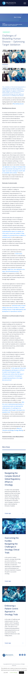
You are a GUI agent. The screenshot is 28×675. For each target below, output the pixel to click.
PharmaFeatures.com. (18, 104)
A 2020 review (18, 253)
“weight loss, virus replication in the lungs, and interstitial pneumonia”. (13, 270)
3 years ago (8, 513)
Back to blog (17, 17)
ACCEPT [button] (21, 672)
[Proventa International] (9, 3)
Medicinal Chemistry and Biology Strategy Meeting (12, 429)
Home (3, 23)
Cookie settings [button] (13, 672)
